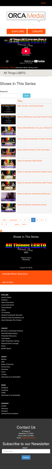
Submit (26, 457)
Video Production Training (10, 341)
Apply (26, 96)
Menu (43, 3)
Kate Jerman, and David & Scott (30, 106)
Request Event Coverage (10, 343)
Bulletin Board (6, 348)
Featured (4, 300)
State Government (7, 302)
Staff (2, 362)
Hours (3, 372)
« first (4, 220)
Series (3, 310)
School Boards (6, 307)
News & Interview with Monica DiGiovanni (34, 194)
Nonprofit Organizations (9, 333)
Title (19, 101)
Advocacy (4, 408)
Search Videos (6, 297)
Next (49, 255)
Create (37, 31)
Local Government (7, 305)
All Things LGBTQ (8, 68)
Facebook (4, 390)
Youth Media (5, 338)
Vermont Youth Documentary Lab (12, 318)
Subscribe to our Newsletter (10, 395)
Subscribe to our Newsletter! (11, 377)
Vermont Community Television (11, 315)
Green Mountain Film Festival (11, 320)
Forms (3, 346)
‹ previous (13, 220)
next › (17, 224)
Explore (18, 31)
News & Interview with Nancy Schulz (32, 205)
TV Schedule (5, 312)
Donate (3, 406)
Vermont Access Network (9, 413)
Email (25, 448)
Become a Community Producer (12, 331)
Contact (4, 374)
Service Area (5, 367)
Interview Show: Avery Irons (27, 68)
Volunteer (4, 411)
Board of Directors (7, 364)
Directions (4, 369)
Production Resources (9, 336)
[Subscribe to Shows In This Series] (1, 231)
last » (24, 224)
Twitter (3, 393)
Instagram (4, 388)
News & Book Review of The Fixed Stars (34, 150)
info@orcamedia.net (28, 438)
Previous (2, 255)
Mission (4, 359)
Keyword (4, 91)
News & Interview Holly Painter (30, 161)
